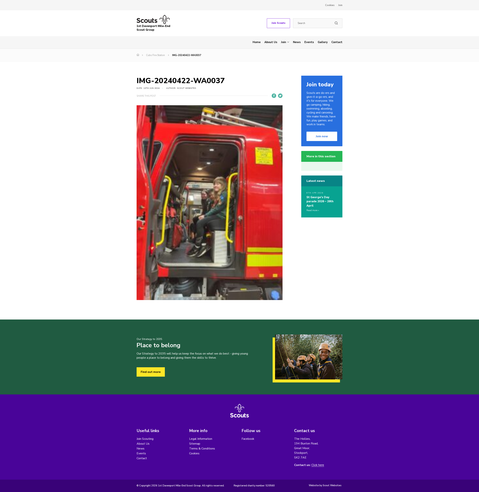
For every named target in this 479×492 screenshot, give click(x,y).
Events (309, 42)
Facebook (248, 439)
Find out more (151, 372)
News (297, 42)
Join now (322, 136)
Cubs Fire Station (155, 55)
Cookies (330, 5)
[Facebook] (274, 95)
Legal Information (200, 439)
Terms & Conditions (202, 448)
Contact (336, 42)
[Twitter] (280, 95)
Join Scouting (145, 439)
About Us (270, 42)
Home (257, 42)
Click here (317, 465)
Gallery (323, 42)
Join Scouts (278, 23)
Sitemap (194, 444)
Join (340, 5)
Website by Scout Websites (325, 485)
